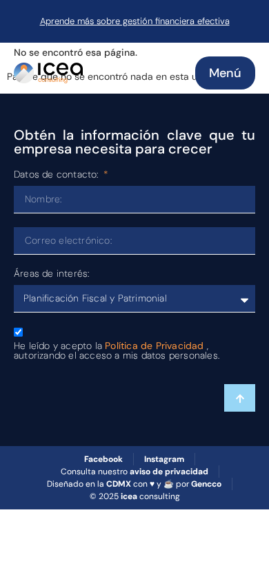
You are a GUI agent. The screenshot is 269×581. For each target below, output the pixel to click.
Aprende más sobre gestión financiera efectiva (135, 21)
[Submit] (239, 398)
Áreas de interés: (51, 273)
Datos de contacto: (57, 174)
